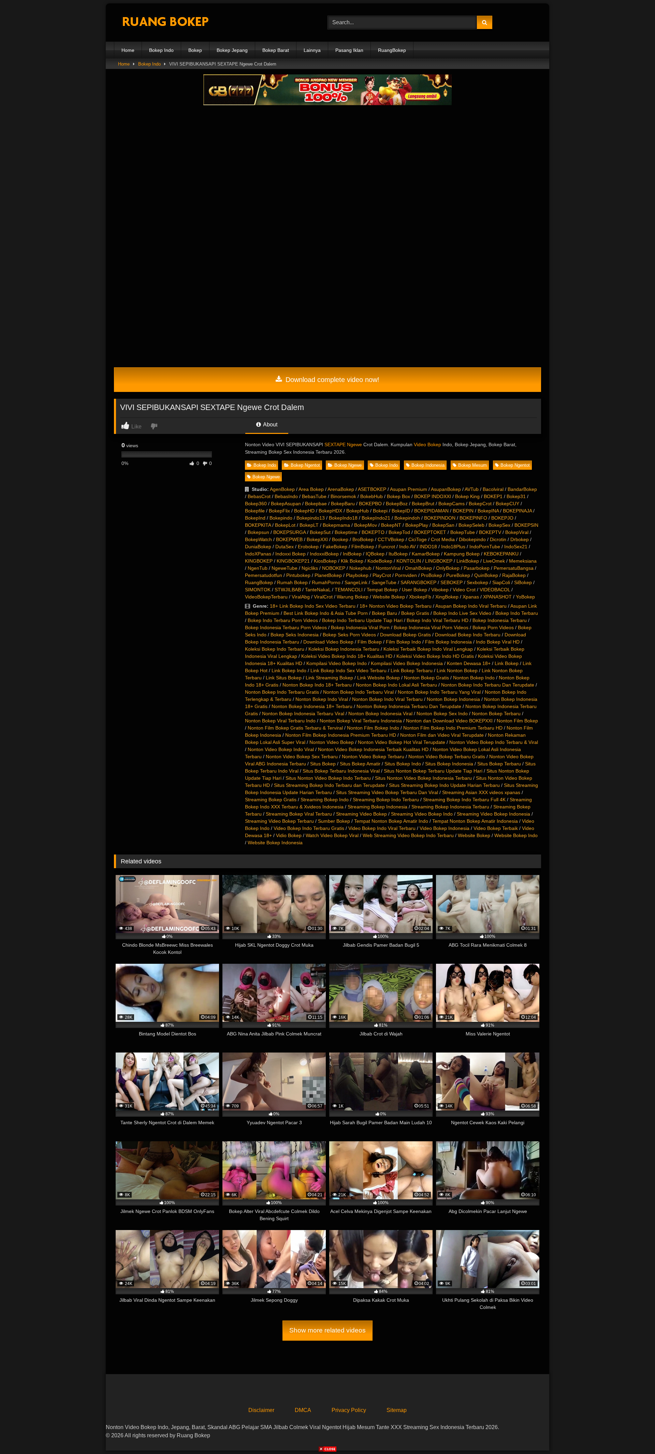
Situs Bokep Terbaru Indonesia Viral (341, 771)
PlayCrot (382, 575)
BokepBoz (397, 503)
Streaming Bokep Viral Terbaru (299, 814)
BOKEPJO (502, 518)
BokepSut (320, 532)
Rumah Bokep (292, 582)
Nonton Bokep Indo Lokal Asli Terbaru (396, 685)
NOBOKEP (333, 568)
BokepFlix (279, 510)
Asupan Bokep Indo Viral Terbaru (471, 606)
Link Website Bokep (378, 677)
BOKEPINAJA (517, 510)
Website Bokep (389, 596)
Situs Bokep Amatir (360, 763)
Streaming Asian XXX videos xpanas (481, 792)
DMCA (303, 1410)
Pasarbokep (477, 568)
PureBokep (458, 575)
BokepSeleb (471, 525)
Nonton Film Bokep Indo (373, 728)
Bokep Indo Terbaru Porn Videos (283, 620)
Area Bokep (311, 489)
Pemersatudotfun (263, 575)
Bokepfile (255, 510)
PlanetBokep (328, 575)
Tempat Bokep (382, 589)
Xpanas (471, 596)
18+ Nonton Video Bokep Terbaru (396, 606)
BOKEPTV (490, 532)
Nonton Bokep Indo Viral (321, 699)
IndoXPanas (258, 553)
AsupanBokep (446, 489)
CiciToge (417, 539)
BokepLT (309, 525)
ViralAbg (301, 596)
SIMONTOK (258, 589)
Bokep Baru (384, 613)
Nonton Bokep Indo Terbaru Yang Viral (439, 692)
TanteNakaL (318, 589)
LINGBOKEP (438, 561)
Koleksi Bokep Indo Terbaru (274, 649)
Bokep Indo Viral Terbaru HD (437, 620)
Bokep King (467, 496)
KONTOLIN (408, 561)
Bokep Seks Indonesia (295, 634)
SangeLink (356, 582)
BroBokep (363, 539)
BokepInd (255, 518)
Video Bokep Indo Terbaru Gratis (309, 828)
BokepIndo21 (376, 518)
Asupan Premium (408, 489)
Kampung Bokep (462, 553)
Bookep (340, 539)
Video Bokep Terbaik (496, 828)
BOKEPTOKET (430, 532)
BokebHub (371, 496)
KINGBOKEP (259, 561)
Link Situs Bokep (284, 677)
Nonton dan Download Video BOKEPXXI (449, 720)
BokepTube (462, 532)
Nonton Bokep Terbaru (496, 713)
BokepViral (516, 532)
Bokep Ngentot (305, 465)
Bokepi (380, 510)
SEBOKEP (451, 582)
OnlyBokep (448, 568)
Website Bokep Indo (516, 835)
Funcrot (386, 546)
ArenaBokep (341, 489)
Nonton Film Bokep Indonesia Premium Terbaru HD (340, 735)
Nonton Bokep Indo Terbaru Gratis (282, 692)
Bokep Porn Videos (493, 627)
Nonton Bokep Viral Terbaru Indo (280, 720)
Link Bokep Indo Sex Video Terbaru (348, 670)
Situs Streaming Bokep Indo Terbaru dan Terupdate (329, 785)
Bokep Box (398, 496)
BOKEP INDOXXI (432, 496)
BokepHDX (330, 510)
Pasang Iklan (349, 50)
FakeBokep (335, 546)
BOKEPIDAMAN (431, 510)
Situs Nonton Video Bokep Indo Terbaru (328, 778)
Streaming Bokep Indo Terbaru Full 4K (464, 799)
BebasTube (314, 496)
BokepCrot (480, 503)
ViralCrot (323, 596)
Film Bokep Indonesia (448, 642)
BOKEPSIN (526, 525)
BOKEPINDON (439, 518)
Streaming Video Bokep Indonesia (493, 814)
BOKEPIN (463, 510)
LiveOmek (494, 561)
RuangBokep (392, 50)
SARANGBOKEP (418, 582)
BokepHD (304, 510)
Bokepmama (336, 525)
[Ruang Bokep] (165, 22)
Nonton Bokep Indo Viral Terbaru (387, 699)
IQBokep (375, 553)
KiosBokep (325, 561)
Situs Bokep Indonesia (449, 763)
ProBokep (431, 575)
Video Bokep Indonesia (444, 828)
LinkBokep (467, 561)
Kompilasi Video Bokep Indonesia (407, 663)
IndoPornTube (484, 546)
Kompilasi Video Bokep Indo (336, 663)
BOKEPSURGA (289, 532)
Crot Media (443, 539)
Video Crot (464, 589)
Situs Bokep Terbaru (499, 763)
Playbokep (357, 575)
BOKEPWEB (289, 539)
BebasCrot (259, 496)
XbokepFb (420, 596)
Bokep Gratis (415, 613)
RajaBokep (514, 575)
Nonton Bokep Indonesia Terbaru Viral (303, 713)
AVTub (472, 489)
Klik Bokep (352, 561)
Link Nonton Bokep (457, 670)
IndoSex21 (515, 546)
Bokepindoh (407, 518)
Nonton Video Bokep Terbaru (373, 756)
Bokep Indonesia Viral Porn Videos (431, 627)
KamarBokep (426, 553)
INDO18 (428, 546)
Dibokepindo (472, 539)
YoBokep (525, 596)
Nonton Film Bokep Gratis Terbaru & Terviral (295, 728)
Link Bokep (507, 663)
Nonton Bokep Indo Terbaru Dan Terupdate (487, 685)
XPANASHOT (497, 596)
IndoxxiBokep (324, 553)
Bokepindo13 (310, 518)
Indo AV (407, 546)
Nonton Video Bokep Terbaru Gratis (446, 756)
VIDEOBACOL (495, 589)
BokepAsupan (286, 503)
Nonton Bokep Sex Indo (442, 713)
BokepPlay (416, 525)
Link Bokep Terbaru (412, 670)
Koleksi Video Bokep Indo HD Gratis (435, 656)
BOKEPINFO (473, 518)
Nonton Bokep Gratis (426, 677)
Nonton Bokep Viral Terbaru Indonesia (361, 720)
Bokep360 (256, 503)
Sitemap (397, 1410)
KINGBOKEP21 (293, 561)
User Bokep (414, 589)
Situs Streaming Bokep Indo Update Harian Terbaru (444, 785)
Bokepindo (281, 518)
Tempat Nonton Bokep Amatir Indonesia (475, 821)
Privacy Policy (349, 1410)
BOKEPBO (370, 503)
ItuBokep (398, 553)
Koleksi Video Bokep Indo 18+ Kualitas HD (346, 656)
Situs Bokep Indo (402, 763)
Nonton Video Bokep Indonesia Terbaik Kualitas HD (373, 749)
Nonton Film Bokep (517, 720)
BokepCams (451, 503)
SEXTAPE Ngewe (343, 444)
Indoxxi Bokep (290, 553)
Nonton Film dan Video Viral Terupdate (442, 735)
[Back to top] (633, 1433)
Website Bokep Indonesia (275, 842)
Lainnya (312, 50)
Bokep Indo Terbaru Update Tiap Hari (362, 620)
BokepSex (499, 525)
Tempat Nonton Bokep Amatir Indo (391, 821)
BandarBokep (522, 489)
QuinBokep (486, 575)
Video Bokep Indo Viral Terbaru (382, 828)
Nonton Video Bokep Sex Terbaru (302, 756)
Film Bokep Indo (403, 642)
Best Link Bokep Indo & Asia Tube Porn (325, 613)
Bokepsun (258, 532)
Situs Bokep (323, 763)
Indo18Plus (453, 546)
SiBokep (523, 582)
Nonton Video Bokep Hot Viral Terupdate (401, 742)
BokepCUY (507, 503)
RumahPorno (326, 582)
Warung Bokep (352, 596)
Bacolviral (493, 489)
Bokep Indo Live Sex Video (462, 613)
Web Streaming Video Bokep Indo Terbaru (408, 835)
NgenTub (257, 568)
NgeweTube (284, 568)
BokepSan (443, 525)
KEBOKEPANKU (501, 553)
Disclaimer (261, 1410)
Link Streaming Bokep (329, 677)
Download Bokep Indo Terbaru (467, 634)
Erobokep (308, 546)
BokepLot (285, 525)
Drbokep (519, 539)
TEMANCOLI (349, 589)
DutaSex (284, 546)
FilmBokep (362, 546)
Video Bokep (427, 444)
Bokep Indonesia (428, 465)
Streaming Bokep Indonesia (377, 806)
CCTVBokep (391, 539)
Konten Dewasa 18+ (469, 663)
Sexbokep (477, 582)
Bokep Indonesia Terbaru (499, 620)
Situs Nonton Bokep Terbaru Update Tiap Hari (433, 771)
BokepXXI (317, 539)
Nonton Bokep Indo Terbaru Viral (358, 692)
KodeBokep (379, 561)
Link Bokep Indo (289, 670)
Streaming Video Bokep (361, 814)
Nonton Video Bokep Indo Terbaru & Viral (493, 742)
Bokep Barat (275, 50)
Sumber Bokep (334, 821)
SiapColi (501, 582)
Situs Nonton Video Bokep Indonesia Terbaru (423, 778)
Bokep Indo (161, 50)
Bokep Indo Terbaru (516, 613)
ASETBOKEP (372, 489)
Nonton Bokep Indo (474, 677)
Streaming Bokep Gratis (270, 799)
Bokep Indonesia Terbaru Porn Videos (286, 627)
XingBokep (446, 596)
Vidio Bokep (289, 835)
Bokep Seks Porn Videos (349, 634)
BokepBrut (423, 503)
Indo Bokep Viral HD (498, 642)
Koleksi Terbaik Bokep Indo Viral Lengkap (428, 649)
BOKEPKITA (258, 525)
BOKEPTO (373, 532)
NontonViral (388, 568)
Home (127, 50)
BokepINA (488, 510)
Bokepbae (316, 503)
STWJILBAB (288, 589)
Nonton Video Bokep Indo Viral (281, 749)
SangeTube (384, 582)
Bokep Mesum (472, 465)
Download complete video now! (331, 379)
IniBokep (352, 553)
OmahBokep (418, 568)
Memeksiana (523, 561)
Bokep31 (516, 496)
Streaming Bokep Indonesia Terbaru (450, 806)
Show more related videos (327, 1330)
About (269, 424)
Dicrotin (498, 539)
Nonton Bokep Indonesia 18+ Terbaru (312, 706)
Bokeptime (346, 532)
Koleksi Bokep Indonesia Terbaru (343, 649)
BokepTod (399, 532)
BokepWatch (258, 539)
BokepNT (391, 525)
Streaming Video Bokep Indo (422, 814)
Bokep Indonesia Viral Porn (360, 627)
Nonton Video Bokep (331, 742)
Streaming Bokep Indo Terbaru (386, 799)
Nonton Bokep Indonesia (453, 699)
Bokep (195, 50)
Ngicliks (310, 568)
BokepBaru (343, 503)
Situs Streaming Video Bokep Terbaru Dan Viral (387, 792)
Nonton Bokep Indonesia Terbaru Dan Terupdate (408, 706)
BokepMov (365, 525)
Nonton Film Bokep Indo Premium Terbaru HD (453, 728)
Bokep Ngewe (348, 465)
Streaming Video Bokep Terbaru (279, 821)
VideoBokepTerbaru (266, 596)
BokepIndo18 (343, 518)
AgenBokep (282, 489)
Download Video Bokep (328, 642)
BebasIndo (286, 496)
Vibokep (440, 589)
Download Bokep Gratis (405, 634)
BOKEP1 (493, 496)
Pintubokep (298, 575)
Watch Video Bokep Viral (332, 835)
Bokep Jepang (232, 50)
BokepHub (357, 510)
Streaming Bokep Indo (325, 799)
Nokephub (360, 568)
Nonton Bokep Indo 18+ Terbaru (317, 685)
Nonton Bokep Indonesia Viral (380, 713)
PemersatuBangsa (514, 568)
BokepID (401, 510)
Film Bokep (370, 642)
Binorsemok (343, 496)
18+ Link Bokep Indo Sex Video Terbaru (312, 606)
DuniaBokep (258, 546)
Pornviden (406, 575)
